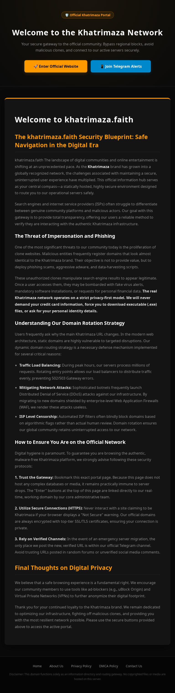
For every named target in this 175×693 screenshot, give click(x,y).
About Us (56, 666)
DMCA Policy (108, 666)
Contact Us (134, 666)
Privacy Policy (81, 666)
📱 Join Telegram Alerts (121, 66)
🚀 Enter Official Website (55, 66)
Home (37, 666)
